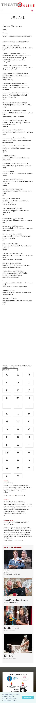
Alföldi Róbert (6, 212)
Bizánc (13, 140)
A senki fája (8, 483)
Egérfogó (14, 68)
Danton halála (16, 283)
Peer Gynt (13, 265)
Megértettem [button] (27, 697)
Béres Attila (11, 238)
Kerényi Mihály (26, 158)
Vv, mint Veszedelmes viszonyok (16, 600)
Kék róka (14, 48)
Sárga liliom (13, 220)
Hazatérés (14, 76)
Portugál (14, 166)
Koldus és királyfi (15, 113)
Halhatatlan (14, 132)
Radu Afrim (12, 630)
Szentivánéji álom (21, 273)
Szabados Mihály (13, 602)
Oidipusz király (15, 191)
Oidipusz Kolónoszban (18, 181)
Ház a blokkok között (12, 628)
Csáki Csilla (6, 248)
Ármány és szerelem (19, 85)
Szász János (11, 203)
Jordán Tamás (28, 228)
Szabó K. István (13, 574)
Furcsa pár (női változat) (18, 95)
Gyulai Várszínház (9, 654)
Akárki (12, 292)
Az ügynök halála (16, 210)
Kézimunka (15, 173)
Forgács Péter (21, 60)
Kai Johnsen (27, 265)
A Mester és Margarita (20, 201)
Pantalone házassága (11, 148)
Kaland (12, 158)
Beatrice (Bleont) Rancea (15, 275)
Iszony (6, 572)
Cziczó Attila (29, 132)
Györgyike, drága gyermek (21, 236)
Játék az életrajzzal (16, 122)
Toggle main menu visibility (1, 10)
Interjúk (6, 481)
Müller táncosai (16, 300)
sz (18, 445)
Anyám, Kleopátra (16, 255)
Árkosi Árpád (28, 166)
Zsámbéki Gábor (26, 292)
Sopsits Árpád (12, 87)
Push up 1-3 (20, 246)
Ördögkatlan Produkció (11, 598)
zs (18, 476)
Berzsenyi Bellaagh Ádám (23, 87)
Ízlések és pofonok (9, 105)
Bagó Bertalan (27, 140)
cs (18, 382)
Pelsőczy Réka (12, 97)
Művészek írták (8, 520)
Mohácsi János (28, 220)
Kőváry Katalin (29, 48)
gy (18, 398)
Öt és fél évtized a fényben (15, 502)
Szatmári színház (9, 570)
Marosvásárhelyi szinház (11, 626)
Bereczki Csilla (27, 105)
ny (18, 421)
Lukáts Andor (28, 68)
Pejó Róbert (30, 173)
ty (6, 453)
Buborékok (14, 228)
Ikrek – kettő (8, 656)
